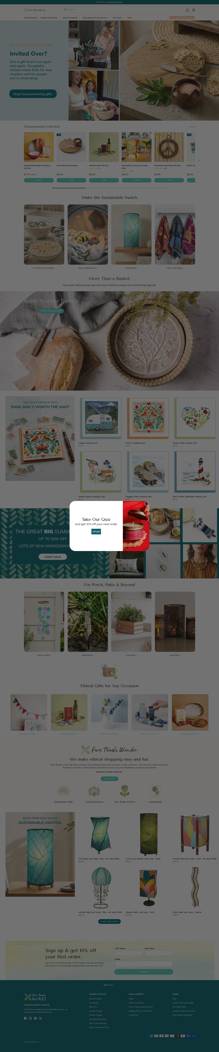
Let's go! (96, 531)
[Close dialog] (147, 504)
